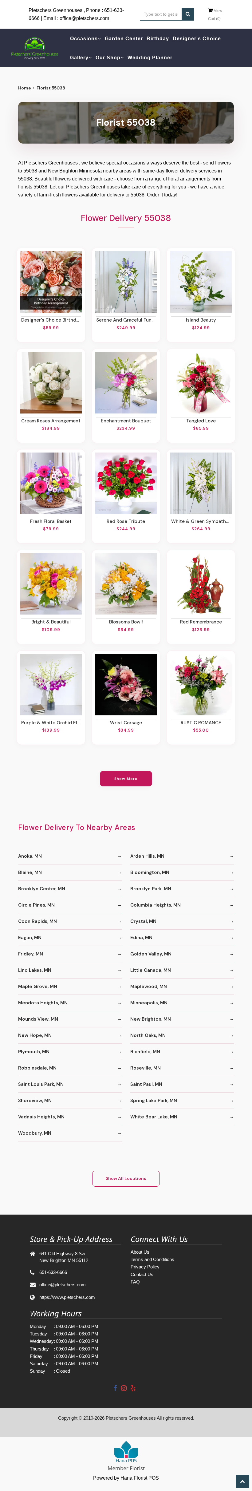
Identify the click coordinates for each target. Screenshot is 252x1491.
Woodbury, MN (34, 1133)
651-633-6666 (53, 1272)
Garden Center (124, 38)
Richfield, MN (145, 1052)
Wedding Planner (150, 57)
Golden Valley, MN (150, 954)
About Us (140, 1252)
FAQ (135, 1281)
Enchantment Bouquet (126, 421)
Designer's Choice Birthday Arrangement (51, 320)
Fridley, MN (30, 954)
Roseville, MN (145, 1068)
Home (24, 88)
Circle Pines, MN (36, 905)
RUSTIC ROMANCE (201, 723)
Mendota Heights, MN (43, 1003)
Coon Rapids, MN (37, 921)
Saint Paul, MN (146, 1084)
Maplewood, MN (148, 986)
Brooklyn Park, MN (150, 889)
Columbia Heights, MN (155, 905)
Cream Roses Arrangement (51, 421)
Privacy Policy (145, 1266)
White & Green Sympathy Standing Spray (201, 521)
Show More (126, 778)
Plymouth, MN (33, 1052)
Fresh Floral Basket (51, 521)
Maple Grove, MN (37, 986)
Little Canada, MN (150, 970)
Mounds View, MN (38, 1019)
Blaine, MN (30, 872)
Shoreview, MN (35, 1100)
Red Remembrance (201, 622)
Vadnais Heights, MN (41, 1117)
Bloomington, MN (149, 872)
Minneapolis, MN (148, 1003)
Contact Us (142, 1274)
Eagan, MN (29, 938)
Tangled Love (201, 421)
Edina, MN (141, 938)
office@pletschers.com (84, 18)
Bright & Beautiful (51, 622)
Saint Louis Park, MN (41, 1084)
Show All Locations (126, 1178)
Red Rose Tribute (126, 521)
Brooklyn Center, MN (41, 889)
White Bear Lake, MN (153, 1117)
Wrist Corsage (126, 723)
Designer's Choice (197, 38)
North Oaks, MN (148, 1035)
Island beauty (201, 320)
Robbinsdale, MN (37, 1068)
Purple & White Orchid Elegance (51, 723)
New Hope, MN (35, 1035)
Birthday (158, 38)
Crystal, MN (143, 921)
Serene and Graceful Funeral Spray (126, 320)
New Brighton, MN (150, 1019)
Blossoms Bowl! (126, 622)
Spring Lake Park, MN (153, 1100)
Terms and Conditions (152, 1259)
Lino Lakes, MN (34, 970)
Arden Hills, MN (147, 856)
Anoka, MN (30, 856)
